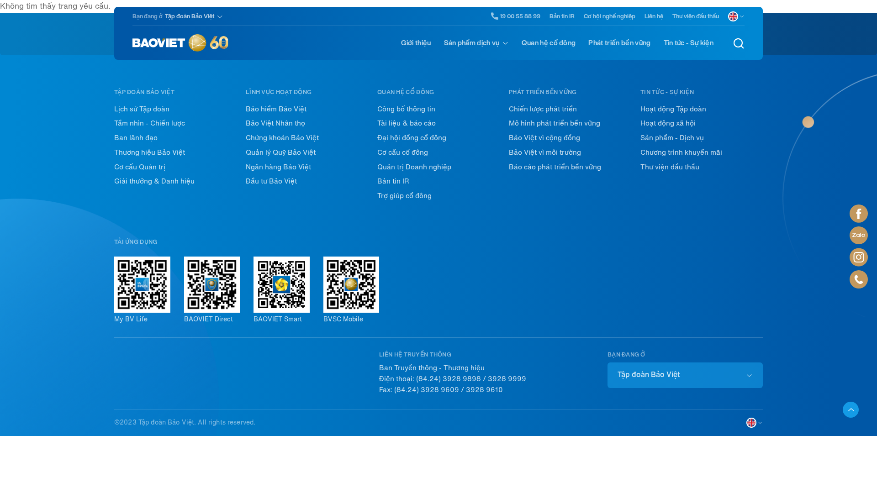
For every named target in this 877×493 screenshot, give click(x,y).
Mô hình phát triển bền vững (554, 123)
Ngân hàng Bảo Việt (278, 167)
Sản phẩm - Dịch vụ (672, 138)
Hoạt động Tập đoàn (673, 109)
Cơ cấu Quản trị (139, 167)
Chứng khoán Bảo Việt (282, 138)
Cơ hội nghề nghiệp (609, 16)
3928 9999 (507, 379)
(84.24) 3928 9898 (448, 379)
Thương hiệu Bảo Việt (149, 152)
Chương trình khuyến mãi (681, 152)
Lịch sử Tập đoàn (141, 109)
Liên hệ (654, 16)
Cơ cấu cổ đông (402, 152)
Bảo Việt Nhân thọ (275, 123)
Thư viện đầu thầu (695, 16)
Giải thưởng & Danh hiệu (154, 181)
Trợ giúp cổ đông (404, 196)
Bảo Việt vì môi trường (545, 152)
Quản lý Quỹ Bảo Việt (281, 152)
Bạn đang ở (147, 16)
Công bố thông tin (406, 109)
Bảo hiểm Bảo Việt (276, 109)
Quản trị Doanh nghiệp (414, 167)
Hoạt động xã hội (668, 123)
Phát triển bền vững (619, 43)
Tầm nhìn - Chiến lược (149, 123)
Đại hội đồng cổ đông (411, 138)
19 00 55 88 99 (520, 16)
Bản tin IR (562, 16)
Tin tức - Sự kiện (688, 43)
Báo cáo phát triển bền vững (555, 167)
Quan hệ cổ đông (549, 43)
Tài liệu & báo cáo (406, 123)
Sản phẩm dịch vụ (472, 43)
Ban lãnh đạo (136, 138)
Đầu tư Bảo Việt (271, 181)
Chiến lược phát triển (543, 109)
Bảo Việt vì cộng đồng (544, 138)
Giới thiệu (416, 43)
